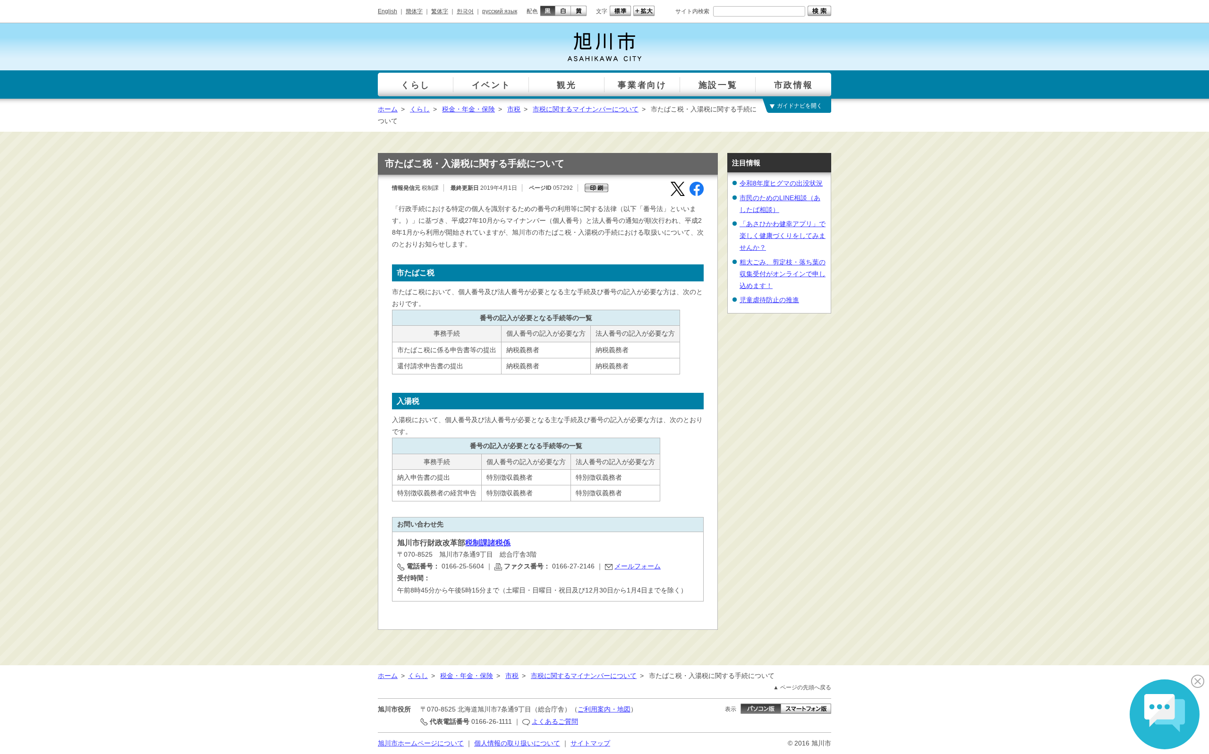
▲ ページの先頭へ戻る (802, 687)
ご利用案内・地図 (604, 709)
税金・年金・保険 (468, 109)
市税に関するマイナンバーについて (586, 109)
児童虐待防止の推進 (769, 300)
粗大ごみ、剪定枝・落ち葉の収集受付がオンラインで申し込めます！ (783, 273)
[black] (546, 11)
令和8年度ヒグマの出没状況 (781, 183)
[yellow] (579, 11)
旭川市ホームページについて (421, 743)
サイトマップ (590, 743)
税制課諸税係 (488, 543)
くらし (420, 109)
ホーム (388, 109)
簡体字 (414, 11)
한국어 (465, 11)
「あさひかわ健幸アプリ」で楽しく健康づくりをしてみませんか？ (783, 235)
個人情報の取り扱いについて (517, 743)
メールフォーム (637, 566)
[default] (619, 11)
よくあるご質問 (555, 721)
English (387, 11)
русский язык (499, 11)
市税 (513, 109)
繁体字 (439, 11)
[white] (563, 11)
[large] (643, 11)
